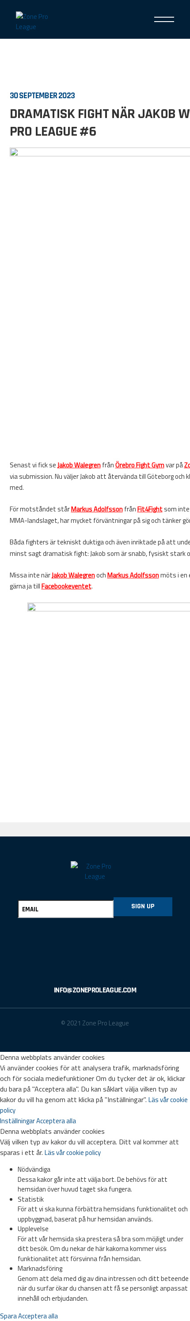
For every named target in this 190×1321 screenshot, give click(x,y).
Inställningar (18, 1121)
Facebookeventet (66, 586)
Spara (9, 1316)
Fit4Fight (150, 509)
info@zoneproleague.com (95, 990)
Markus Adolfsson (97, 509)
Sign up (143, 906)
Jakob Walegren (79, 465)
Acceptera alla (56, 1121)
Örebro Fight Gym (139, 465)
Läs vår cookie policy (73, 1152)
